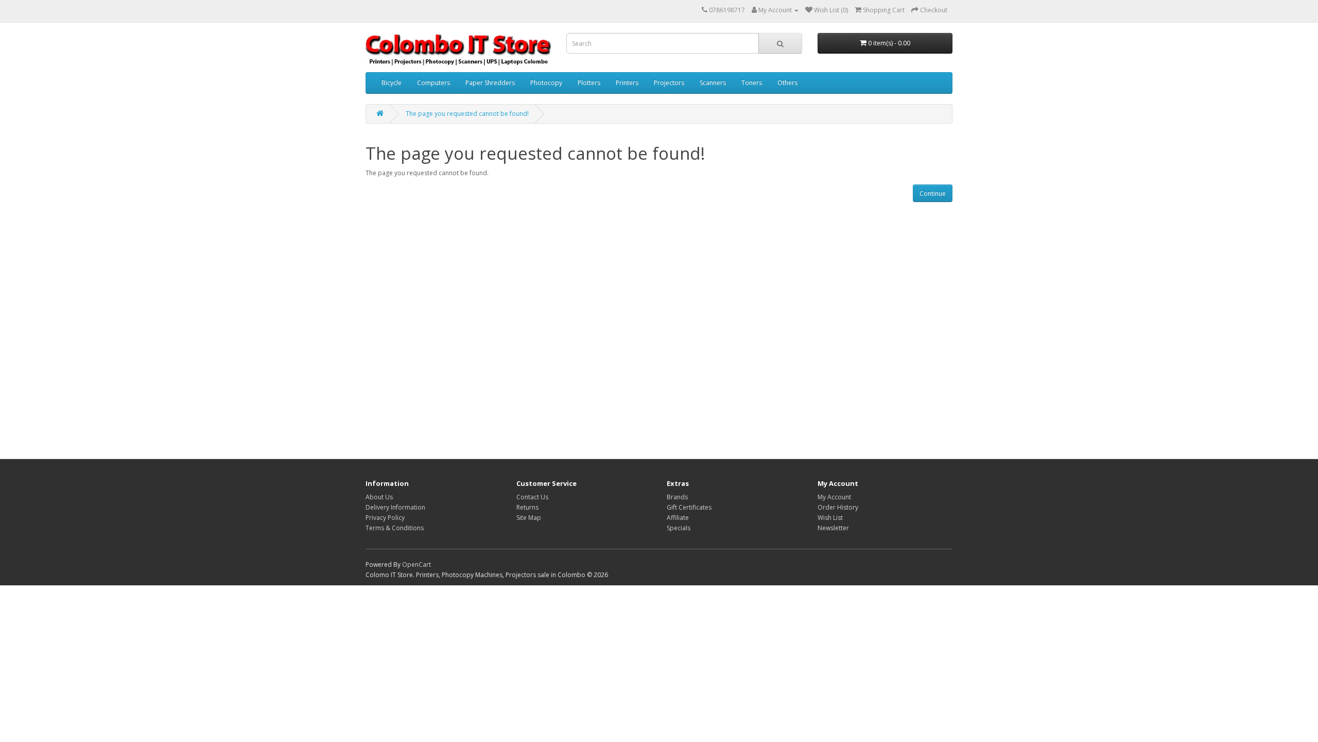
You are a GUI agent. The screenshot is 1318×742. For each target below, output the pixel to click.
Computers (433, 82)
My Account (834, 497)
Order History (838, 507)
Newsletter (833, 528)
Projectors (669, 82)
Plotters (589, 82)
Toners (751, 82)
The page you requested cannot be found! (467, 113)
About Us (379, 497)
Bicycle (391, 82)
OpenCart (416, 564)
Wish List (830, 517)
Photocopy (546, 82)
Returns (527, 507)
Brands (677, 497)
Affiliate (678, 517)
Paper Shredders (490, 82)
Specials (678, 528)
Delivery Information (395, 507)
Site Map (528, 517)
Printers (627, 82)
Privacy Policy (385, 517)
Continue (933, 193)
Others (787, 82)
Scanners (713, 82)
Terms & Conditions (395, 528)
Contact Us (532, 497)
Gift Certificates (689, 507)
